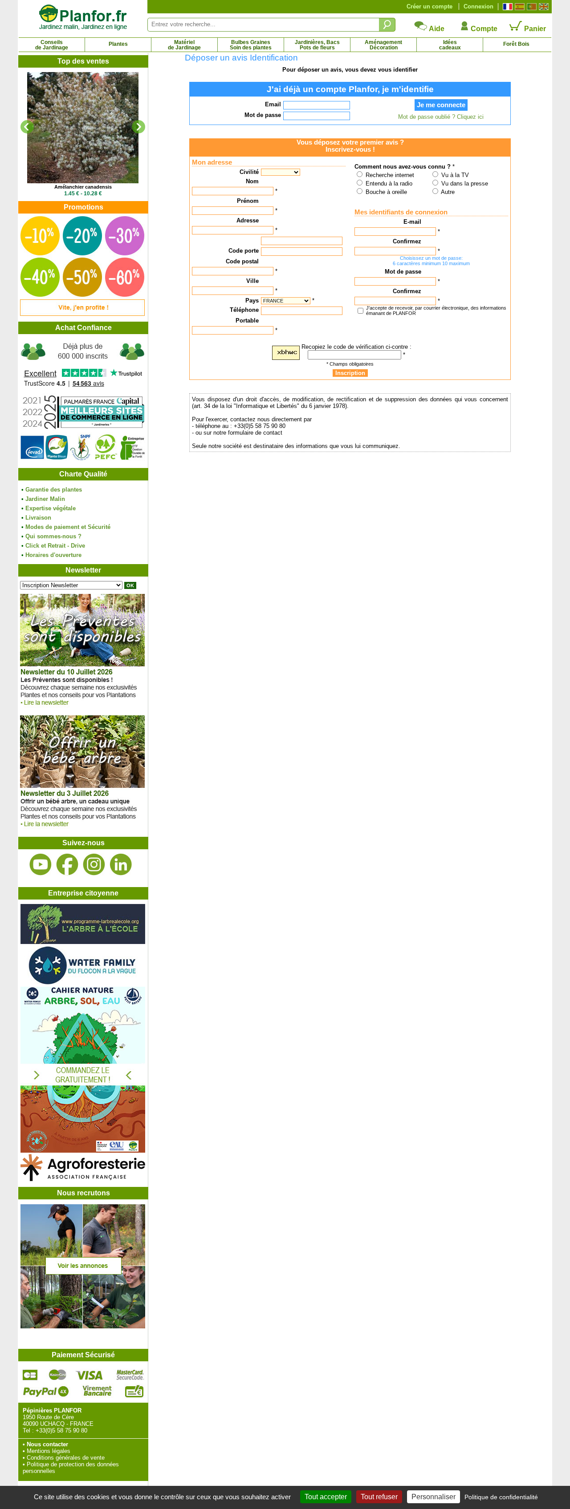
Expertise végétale (50, 508)
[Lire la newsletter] (82, 707)
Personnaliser (433, 1497)
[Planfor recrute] (82, 1326)
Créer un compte (429, 6)
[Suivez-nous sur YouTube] (40, 864)
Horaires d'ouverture (53, 555)
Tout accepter (326, 1497)
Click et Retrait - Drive (55, 545)
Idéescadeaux (450, 45)
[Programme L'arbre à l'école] (82, 942)
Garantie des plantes (53, 489)
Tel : (28, 1430)
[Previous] (27, 126)
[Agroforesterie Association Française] (82, 1179)
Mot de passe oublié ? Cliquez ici (441, 116)
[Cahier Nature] (82, 1150)
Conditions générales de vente (66, 1457)
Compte (483, 28)
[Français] (507, 6)
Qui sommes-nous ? (53, 536)
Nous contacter (47, 1444)
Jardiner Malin (45, 499)
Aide (436, 28)
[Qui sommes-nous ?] (82, 401)
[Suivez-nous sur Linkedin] (121, 864)
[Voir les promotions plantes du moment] (82, 314)
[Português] (531, 6)
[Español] (519, 6)
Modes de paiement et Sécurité (67, 527)
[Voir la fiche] (82, 127)
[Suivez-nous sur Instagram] (94, 864)
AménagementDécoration (383, 45)
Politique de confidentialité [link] (501, 1497)
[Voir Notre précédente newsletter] (82, 829)
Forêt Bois (516, 44)
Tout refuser (379, 1497)
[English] (543, 6)
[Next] (138, 126)
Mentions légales (48, 1451)
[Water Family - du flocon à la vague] (82, 983)
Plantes (118, 44)
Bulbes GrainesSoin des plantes (251, 45)
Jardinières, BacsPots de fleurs (317, 45)
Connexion (478, 6)
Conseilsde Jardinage (51, 45)
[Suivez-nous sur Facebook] (67, 864)
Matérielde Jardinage (184, 45)
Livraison (38, 517)
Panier (534, 28)
